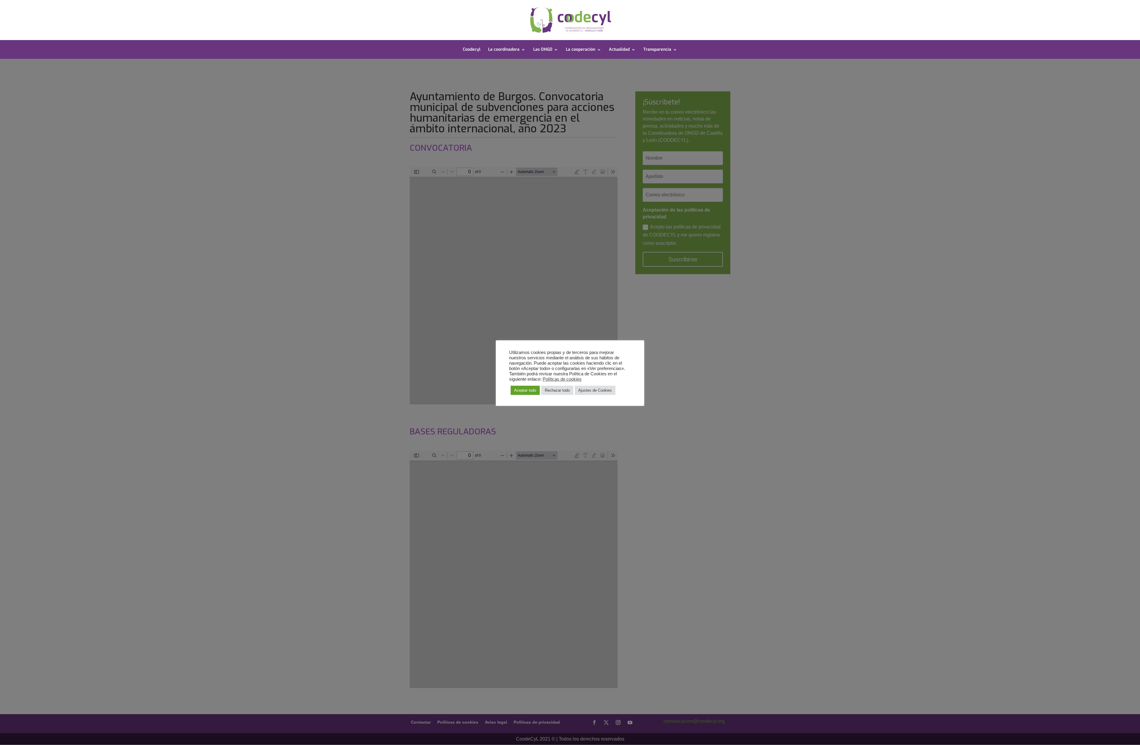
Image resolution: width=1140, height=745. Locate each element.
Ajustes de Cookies (595, 390)
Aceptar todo (525, 390)
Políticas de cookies (562, 379)
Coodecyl (471, 49)
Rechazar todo (557, 390)
